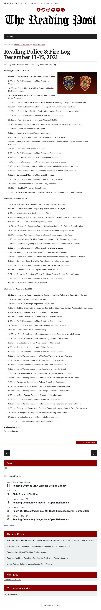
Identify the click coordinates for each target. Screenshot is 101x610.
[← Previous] (7, 453)
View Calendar (10, 525)
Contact (33, 3)
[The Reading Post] (50, 26)
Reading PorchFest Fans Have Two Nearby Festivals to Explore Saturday (37, 558)
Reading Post (39, 45)
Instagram (48, 10)
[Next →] (94, 453)
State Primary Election (25, 494)
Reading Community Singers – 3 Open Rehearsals (40, 502)
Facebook (39, 10)
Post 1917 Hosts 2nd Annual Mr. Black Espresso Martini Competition (51, 511)
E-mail (58, 10)
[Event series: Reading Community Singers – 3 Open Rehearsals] (27, 499)
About (24, 3)
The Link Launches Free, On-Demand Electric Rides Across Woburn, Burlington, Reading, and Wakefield (50, 540)
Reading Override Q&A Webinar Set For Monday (39, 485)
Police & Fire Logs (86, 443)
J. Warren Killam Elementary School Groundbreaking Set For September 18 (38, 546)
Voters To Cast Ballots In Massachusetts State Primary (29, 564)
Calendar (44, 3)
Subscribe (55, 3)
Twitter (43, 10)
